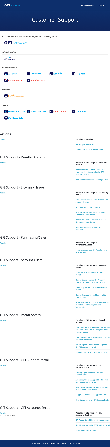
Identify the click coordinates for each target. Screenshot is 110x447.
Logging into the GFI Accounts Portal (91, 352)
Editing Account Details (86, 430)
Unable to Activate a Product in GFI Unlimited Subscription (91, 221)
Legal (57, 443)
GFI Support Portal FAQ (85, 144)
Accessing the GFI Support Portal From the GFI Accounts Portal (92, 381)
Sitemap (52, 443)
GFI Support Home (87, 5)
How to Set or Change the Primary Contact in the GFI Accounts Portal (90, 281)
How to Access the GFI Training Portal (92, 179)
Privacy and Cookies (74, 443)
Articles (3, 163)
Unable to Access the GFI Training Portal (93, 425)
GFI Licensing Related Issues (88, 207)
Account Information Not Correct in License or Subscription (91, 213)
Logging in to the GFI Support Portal (91, 395)
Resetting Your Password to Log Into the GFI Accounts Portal (91, 345)
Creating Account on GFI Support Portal (92, 400)
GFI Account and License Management (92, 420)
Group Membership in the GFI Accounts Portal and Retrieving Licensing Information (92, 304)
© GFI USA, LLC (36, 443)
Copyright (63, 443)
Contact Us (45, 443)
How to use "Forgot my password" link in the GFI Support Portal (92, 388)
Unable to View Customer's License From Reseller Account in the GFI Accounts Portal (90, 172)
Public (2, 139)
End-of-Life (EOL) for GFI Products (90, 149)
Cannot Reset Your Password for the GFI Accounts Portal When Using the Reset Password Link (93, 329)
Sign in (101, 5)
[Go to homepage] (13, 5)
